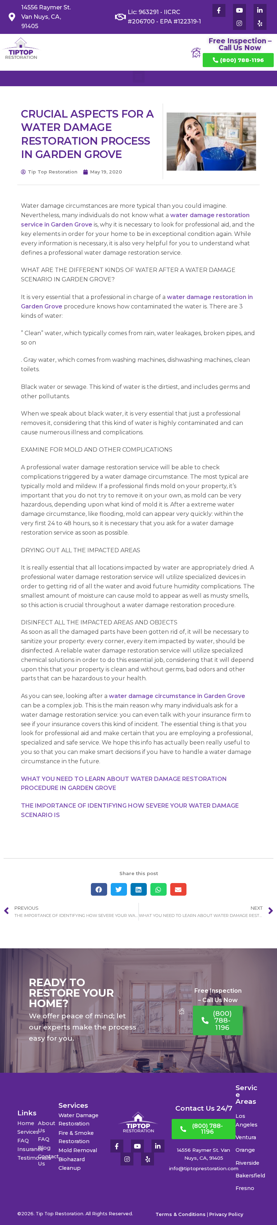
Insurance (27, 1149)
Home (25, 1123)
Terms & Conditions (180, 1214)
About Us (46, 1127)
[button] (139, 77)
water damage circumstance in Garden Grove (177, 696)
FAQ (23, 1140)
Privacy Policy (226, 1214)
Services (27, 1132)
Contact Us (48, 1160)
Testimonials (27, 1158)
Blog (44, 1148)
